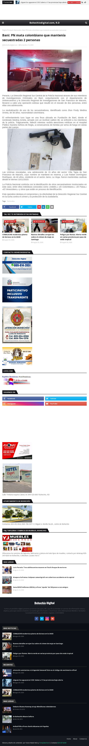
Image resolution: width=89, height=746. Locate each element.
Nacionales (17, 30)
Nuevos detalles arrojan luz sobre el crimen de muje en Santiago (42, 237)
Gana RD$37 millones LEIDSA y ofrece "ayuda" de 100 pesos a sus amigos (40, 587)
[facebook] (23, 399)
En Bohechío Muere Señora (23, 716)
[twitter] (66, 399)
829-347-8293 (61, 743)
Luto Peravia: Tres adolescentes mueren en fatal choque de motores (40, 567)
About (75, 739)
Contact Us (83, 739)
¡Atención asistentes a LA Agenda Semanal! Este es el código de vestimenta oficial (45, 670)
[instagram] (23, 404)
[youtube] (66, 404)
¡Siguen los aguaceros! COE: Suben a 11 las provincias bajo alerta (43, 2)
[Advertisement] (44, 12)
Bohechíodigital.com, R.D (44, 22)
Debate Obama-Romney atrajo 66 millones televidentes (34, 707)
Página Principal (7, 30)
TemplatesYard (44, 743)
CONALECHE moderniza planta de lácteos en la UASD (14, 235)
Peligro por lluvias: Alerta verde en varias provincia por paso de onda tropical (73, 237)
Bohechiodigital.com (10, 45)
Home (69, 739)
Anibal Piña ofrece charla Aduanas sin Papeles (31, 726)
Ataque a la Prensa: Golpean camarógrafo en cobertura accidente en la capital (43, 577)
